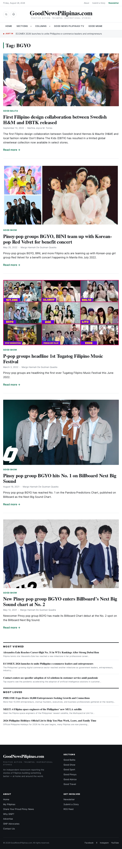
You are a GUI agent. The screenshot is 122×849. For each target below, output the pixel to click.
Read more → (11, 149)
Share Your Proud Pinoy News (18, 809)
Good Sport (69, 769)
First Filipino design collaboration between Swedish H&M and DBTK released (55, 119)
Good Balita (10, 111)
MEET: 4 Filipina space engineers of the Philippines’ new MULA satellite (42, 709)
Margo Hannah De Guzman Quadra (38, 247)
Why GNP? (8, 814)
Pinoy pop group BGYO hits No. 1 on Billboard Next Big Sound (59, 478)
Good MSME (95, 26)
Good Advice (70, 779)
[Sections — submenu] (31, 26)
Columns (41, 26)
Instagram (104, 843)
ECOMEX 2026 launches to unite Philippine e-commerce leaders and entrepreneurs (59, 33)
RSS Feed (68, 809)
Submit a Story (98, 3)
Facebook (89, 843)
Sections (22, 26)
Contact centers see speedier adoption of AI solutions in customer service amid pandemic (50, 678)
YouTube (115, 843)
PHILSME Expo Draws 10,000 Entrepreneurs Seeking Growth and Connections (46, 698)
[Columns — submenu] (50, 26)
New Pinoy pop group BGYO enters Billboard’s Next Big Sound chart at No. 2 (60, 601)
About (86, 3)
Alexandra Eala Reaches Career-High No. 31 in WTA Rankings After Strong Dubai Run (51, 652)
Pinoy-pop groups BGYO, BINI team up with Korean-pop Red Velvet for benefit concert (57, 239)
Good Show (10, 230)
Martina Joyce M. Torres (39, 128)
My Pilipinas (9, 804)
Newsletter (113, 3)
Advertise (8, 819)
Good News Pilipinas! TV (69, 26)
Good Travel (70, 784)
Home (8, 26)
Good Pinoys (70, 774)
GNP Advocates (11, 823)
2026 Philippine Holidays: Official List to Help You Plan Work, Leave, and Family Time (49, 720)
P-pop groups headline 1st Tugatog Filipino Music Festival (53, 358)
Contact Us (9, 828)
